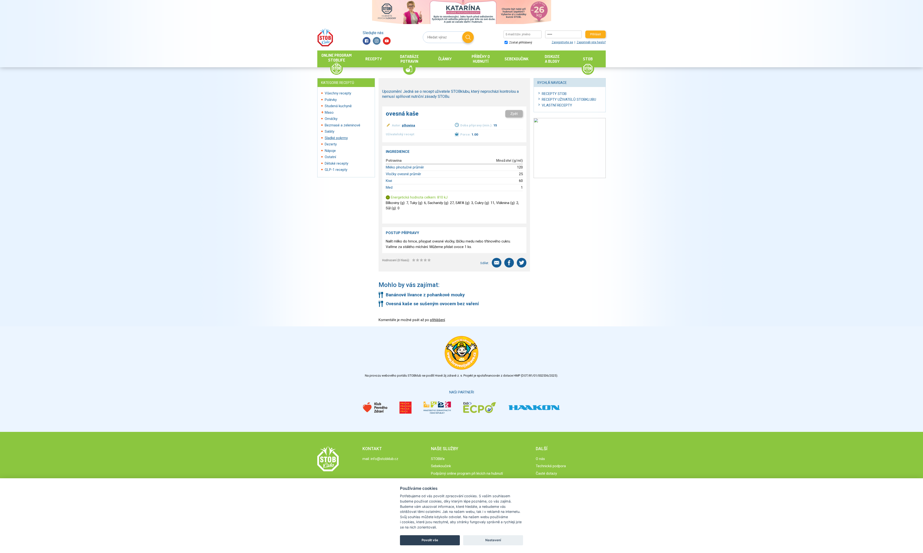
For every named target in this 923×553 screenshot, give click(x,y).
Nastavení (493, 540)
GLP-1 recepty (336, 170)
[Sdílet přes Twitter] (521, 262)
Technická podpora (551, 466)
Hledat (468, 37)
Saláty (329, 131)
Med (389, 187)
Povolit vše (430, 540)
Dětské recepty (336, 163)
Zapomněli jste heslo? (591, 42)
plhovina (408, 125)
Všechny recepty (338, 93)
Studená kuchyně (338, 106)
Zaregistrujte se (562, 42)
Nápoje (330, 151)
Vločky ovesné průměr (403, 174)
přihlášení (437, 320)
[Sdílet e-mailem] (496, 262)
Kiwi (389, 181)
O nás (540, 459)
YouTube (387, 41)
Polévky (331, 100)
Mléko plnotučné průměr (405, 167)
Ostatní (330, 157)
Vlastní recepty (557, 105)
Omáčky (331, 119)
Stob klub (325, 37)
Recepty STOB (554, 94)
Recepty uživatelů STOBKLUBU (569, 99)
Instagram (376, 41)
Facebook (366, 41)
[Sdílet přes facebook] (509, 262)
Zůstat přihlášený (520, 42)
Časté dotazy (546, 473)
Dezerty (331, 144)
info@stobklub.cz (384, 459)
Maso (329, 112)
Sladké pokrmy (336, 138)
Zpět (514, 114)
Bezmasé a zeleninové (342, 125)
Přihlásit (595, 34)
